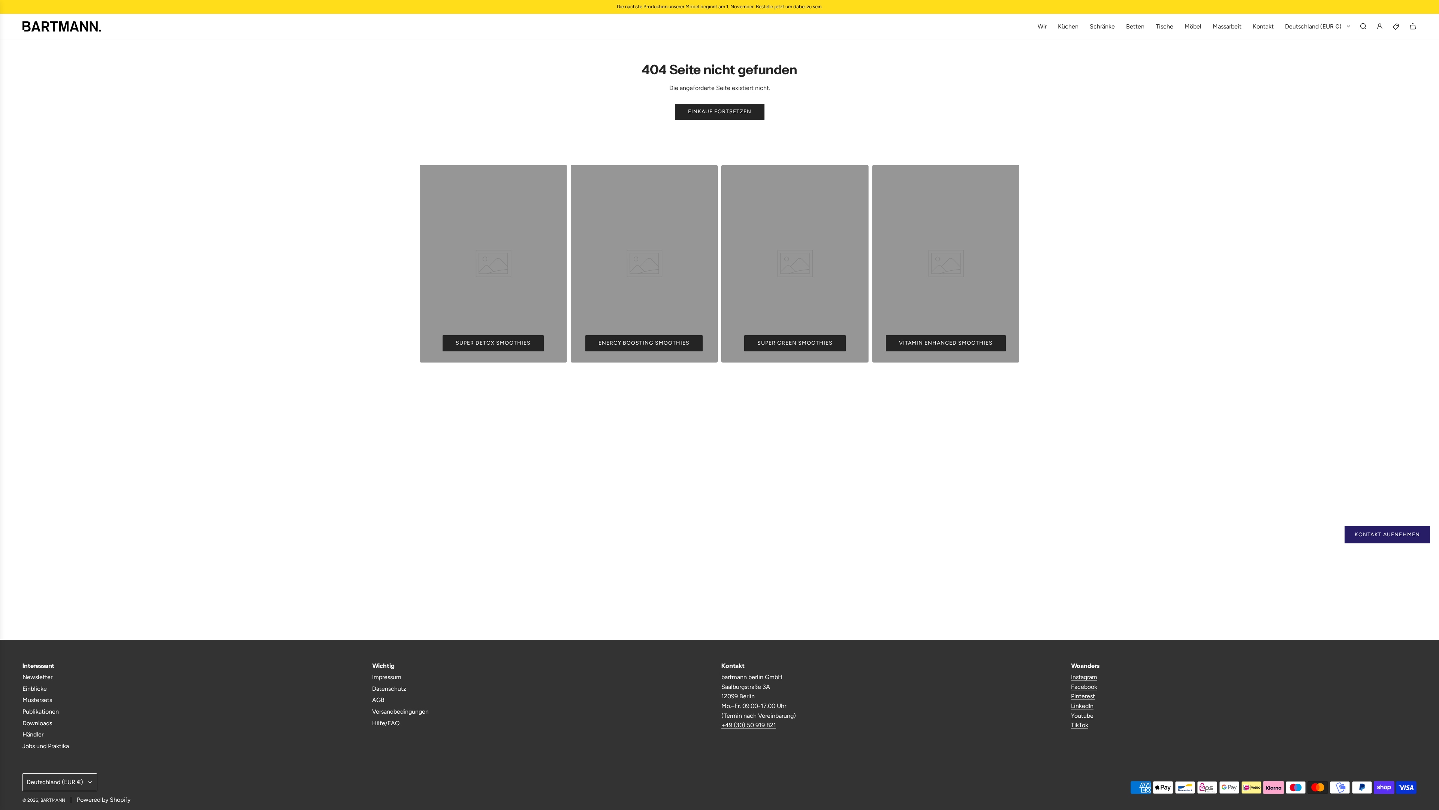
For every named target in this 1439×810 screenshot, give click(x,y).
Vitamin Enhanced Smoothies (946, 343)
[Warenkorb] (1413, 26)
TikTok (1079, 725)
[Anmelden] (1380, 26)
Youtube (1082, 715)
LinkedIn (1082, 706)
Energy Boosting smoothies (644, 343)
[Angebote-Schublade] (1396, 26)
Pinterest (1083, 696)
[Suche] (1363, 26)
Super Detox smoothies (493, 343)
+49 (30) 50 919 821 (748, 725)
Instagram (1084, 677)
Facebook (1084, 686)
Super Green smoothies (795, 343)
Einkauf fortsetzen (719, 111)
